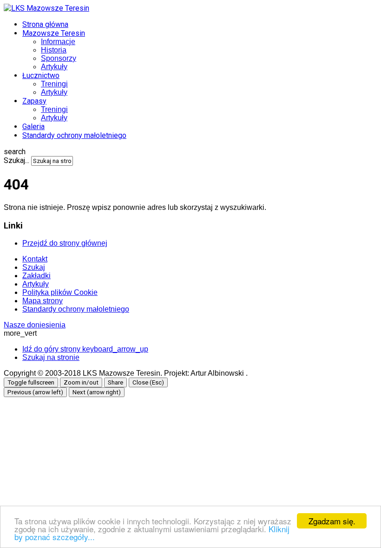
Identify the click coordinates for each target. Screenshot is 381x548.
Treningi (54, 84)
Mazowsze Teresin (53, 33)
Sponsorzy (58, 58)
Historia (53, 50)
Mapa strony (42, 301)
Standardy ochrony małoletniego (74, 135)
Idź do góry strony (85, 349)
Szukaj (33, 267)
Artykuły (54, 67)
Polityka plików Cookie (60, 292)
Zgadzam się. (332, 521)
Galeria (33, 126)
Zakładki (36, 276)
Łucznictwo (40, 75)
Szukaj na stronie (50, 357)
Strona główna (45, 24)
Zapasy (34, 101)
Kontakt (34, 259)
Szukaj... (16, 160)
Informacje (58, 42)
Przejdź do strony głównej (64, 243)
